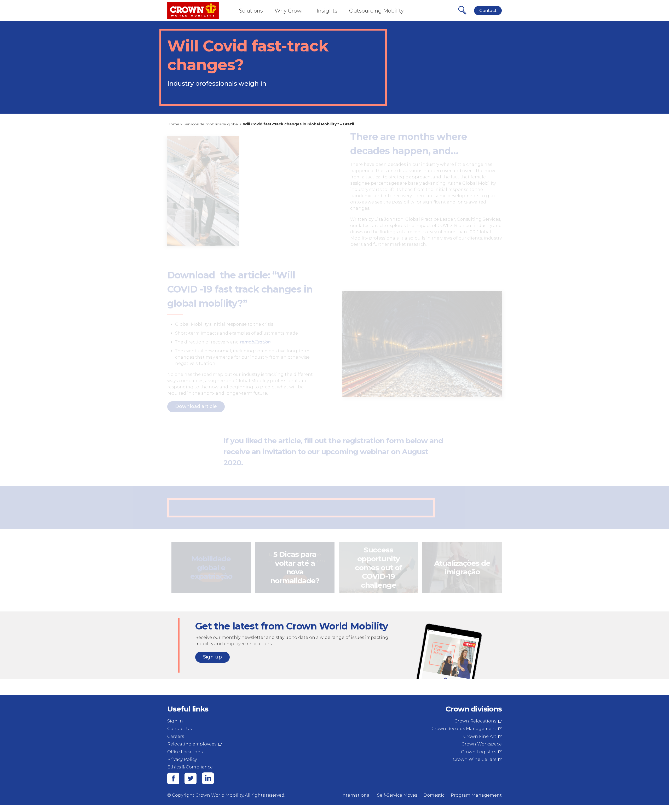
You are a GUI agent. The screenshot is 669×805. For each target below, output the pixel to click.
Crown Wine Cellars (474, 759)
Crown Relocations (475, 721)
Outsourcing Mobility (376, 11)
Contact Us (179, 728)
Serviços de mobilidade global (211, 124)
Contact (488, 10)
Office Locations (185, 751)
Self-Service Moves (397, 795)
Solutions (251, 11)
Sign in (175, 721)
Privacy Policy (182, 759)
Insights (326, 11)
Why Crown (290, 11)
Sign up (212, 657)
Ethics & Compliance (190, 767)
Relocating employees (191, 744)
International (356, 795)
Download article (196, 406)
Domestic (434, 795)
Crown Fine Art (479, 736)
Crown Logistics (478, 751)
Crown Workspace (482, 744)
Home (173, 124)
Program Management (476, 795)
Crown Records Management (463, 728)
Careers (175, 736)
